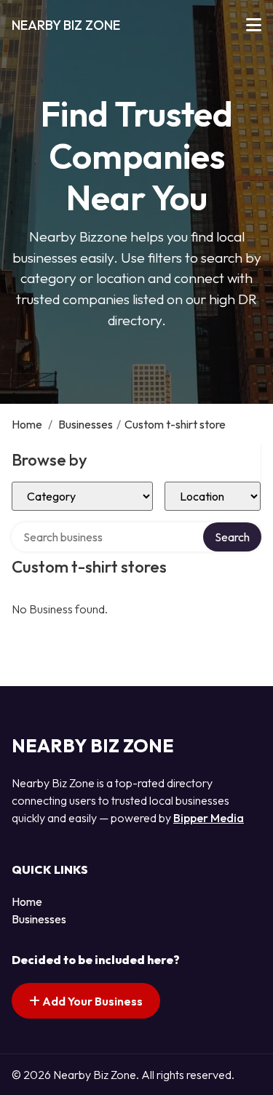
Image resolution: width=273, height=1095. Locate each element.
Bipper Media (208, 818)
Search (232, 537)
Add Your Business (91, 1001)
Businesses (85, 424)
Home (27, 424)
